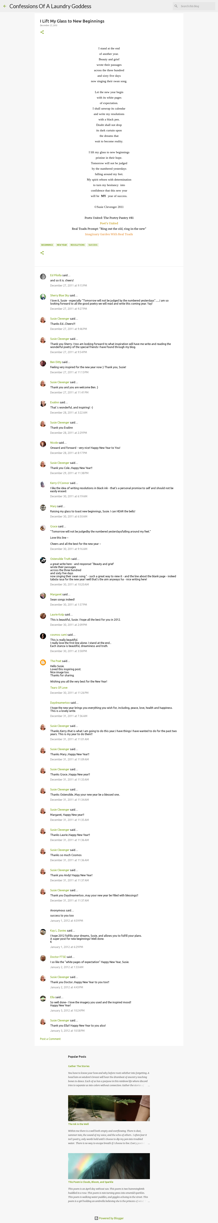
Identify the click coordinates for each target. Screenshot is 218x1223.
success (93, 245)
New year (62, 245)
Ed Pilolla (56, 275)
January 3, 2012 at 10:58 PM (67, 1030)
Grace (53, 526)
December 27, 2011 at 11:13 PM (69, 372)
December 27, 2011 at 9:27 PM (68, 308)
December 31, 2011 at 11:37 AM (69, 880)
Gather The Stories (78, 1066)
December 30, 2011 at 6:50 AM (68, 516)
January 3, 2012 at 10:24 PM (67, 1010)
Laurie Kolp (57, 614)
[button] (42, 32)
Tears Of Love (58, 687)
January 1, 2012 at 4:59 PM (66, 920)
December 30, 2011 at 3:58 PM (68, 651)
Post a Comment (50, 1038)
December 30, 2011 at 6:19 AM (68, 496)
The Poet (55, 660)
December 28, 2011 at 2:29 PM (68, 432)
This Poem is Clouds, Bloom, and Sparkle (90, 1182)
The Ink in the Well (78, 1124)
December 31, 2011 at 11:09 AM (69, 759)
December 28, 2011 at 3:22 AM (68, 412)
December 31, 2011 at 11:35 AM (69, 819)
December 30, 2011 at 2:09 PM (68, 624)
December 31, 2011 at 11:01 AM (69, 739)
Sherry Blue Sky (59, 295)
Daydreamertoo (60, 702)
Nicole (54, 442)
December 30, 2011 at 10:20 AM (69, 584)
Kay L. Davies (58, 930)
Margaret (56, 594)
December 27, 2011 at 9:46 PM (68, 328)
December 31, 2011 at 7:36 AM (68, 716)
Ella (52, 997)
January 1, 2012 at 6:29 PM (66, 946)
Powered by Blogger (111, 1218)
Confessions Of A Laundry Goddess (50, 6)
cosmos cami (58, 634)
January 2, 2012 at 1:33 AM (66, 967)
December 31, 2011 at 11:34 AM (69, 799)
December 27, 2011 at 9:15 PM (68, 285)
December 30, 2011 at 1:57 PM (68, 604)
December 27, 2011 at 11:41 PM (69, 392)
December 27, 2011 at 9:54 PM (68, 352)
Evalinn (54, 402)
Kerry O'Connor (59, 482)
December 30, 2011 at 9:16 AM (68, 548)
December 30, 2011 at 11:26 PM (69, 692)
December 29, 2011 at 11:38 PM (69, 473)
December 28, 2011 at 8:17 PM (68, 452)
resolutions (78, 245)
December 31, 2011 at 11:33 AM (69, 779)
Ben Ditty (55, 362)
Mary (53, 506)
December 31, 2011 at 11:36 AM (69, 840)
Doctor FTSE (58, 956)
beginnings (47, 245)
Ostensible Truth (60, 558)
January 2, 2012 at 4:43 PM (66, 987)
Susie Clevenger (59, 318)
